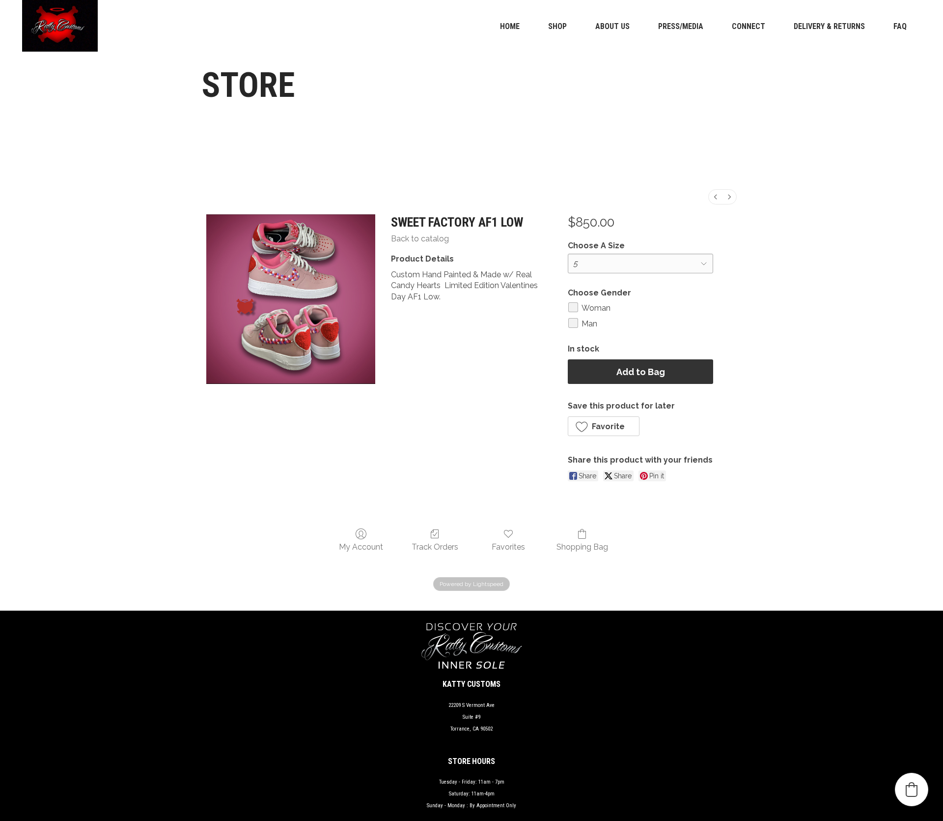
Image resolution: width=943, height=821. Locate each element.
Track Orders (435, 547)
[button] (603, 426)
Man (589, 323)
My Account (361, 547)
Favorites (508, 547)
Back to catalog (420, 238)
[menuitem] (715, 197)
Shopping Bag (582, 547)
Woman (596, 308)
